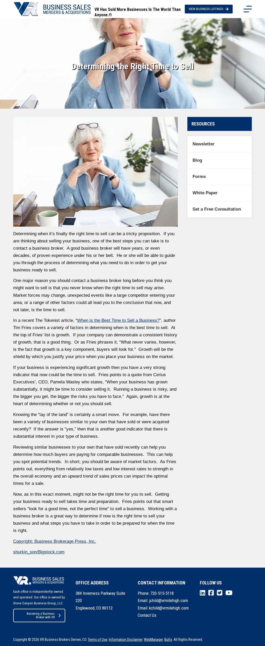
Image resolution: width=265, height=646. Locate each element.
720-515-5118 (162, 593)
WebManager (153, 639)
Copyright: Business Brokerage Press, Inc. (54, 541)
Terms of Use (97, 639)
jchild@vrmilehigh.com (168, 600)
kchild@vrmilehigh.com (169, 608)
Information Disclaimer (125, 639)
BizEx (168, 639)
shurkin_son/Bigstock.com (38, 552)
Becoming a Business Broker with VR (41, 615)
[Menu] (248, 9)
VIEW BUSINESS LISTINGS (206, 9)
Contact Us (147, 615)
